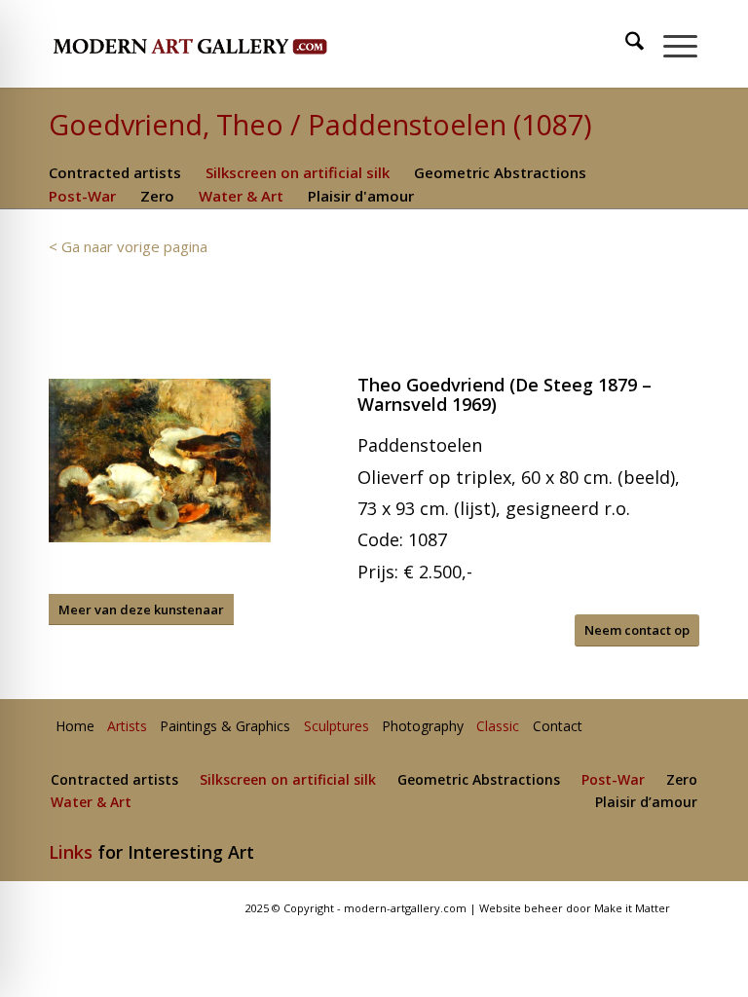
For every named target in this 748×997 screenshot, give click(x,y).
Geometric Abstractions (500, 172)
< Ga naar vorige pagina (128, 246)
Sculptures (336, 726)
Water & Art (241, 195)
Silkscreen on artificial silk (298, 172)
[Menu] (670, 44)
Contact (557, 726)
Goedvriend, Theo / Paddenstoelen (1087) (320, 124)
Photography (423, 726)
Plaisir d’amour (646, 802)
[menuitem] (626, 44)
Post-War (82, 195)
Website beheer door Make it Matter (574, 908)
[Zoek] (625, 44)
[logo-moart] (241, 44)
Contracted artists (115, 172)
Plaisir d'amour (361, 195)
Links (71, 852)
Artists (127, 726)
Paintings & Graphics (225, 726)
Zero (157, 195)
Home (75, 726)
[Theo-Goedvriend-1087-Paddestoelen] (160, 460)
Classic (497, 726)
